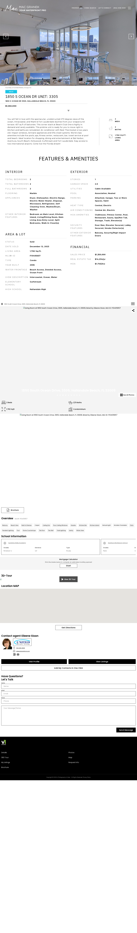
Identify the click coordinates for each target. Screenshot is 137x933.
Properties (77, 8)
